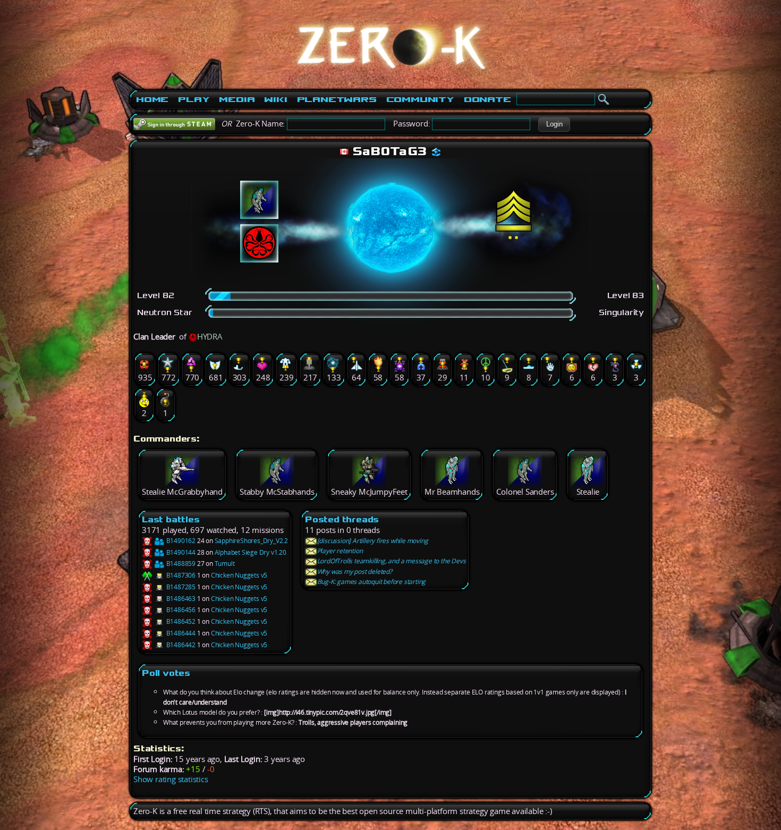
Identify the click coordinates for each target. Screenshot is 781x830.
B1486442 (180, 644)
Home (152, 99)
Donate (487, 99)
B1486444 (180, 633)
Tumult (225, 563)
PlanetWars (337, 99)
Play (193, 99)
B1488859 (180, 563)
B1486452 (180, 621)
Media (236, 99)
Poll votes (166, 673)
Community (420, 99)
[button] (554, 124)
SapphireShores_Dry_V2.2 (251, 540)
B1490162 (180, 540)
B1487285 (180, 586)
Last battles (171, 519)
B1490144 (180, 552)
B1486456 (180, 609)
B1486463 (180, 598)
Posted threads (342, 519)
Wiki (275, 99)
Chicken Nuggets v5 (239, 575)
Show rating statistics (170, 779)
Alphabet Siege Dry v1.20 (250, 552)
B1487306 (180, 575)
